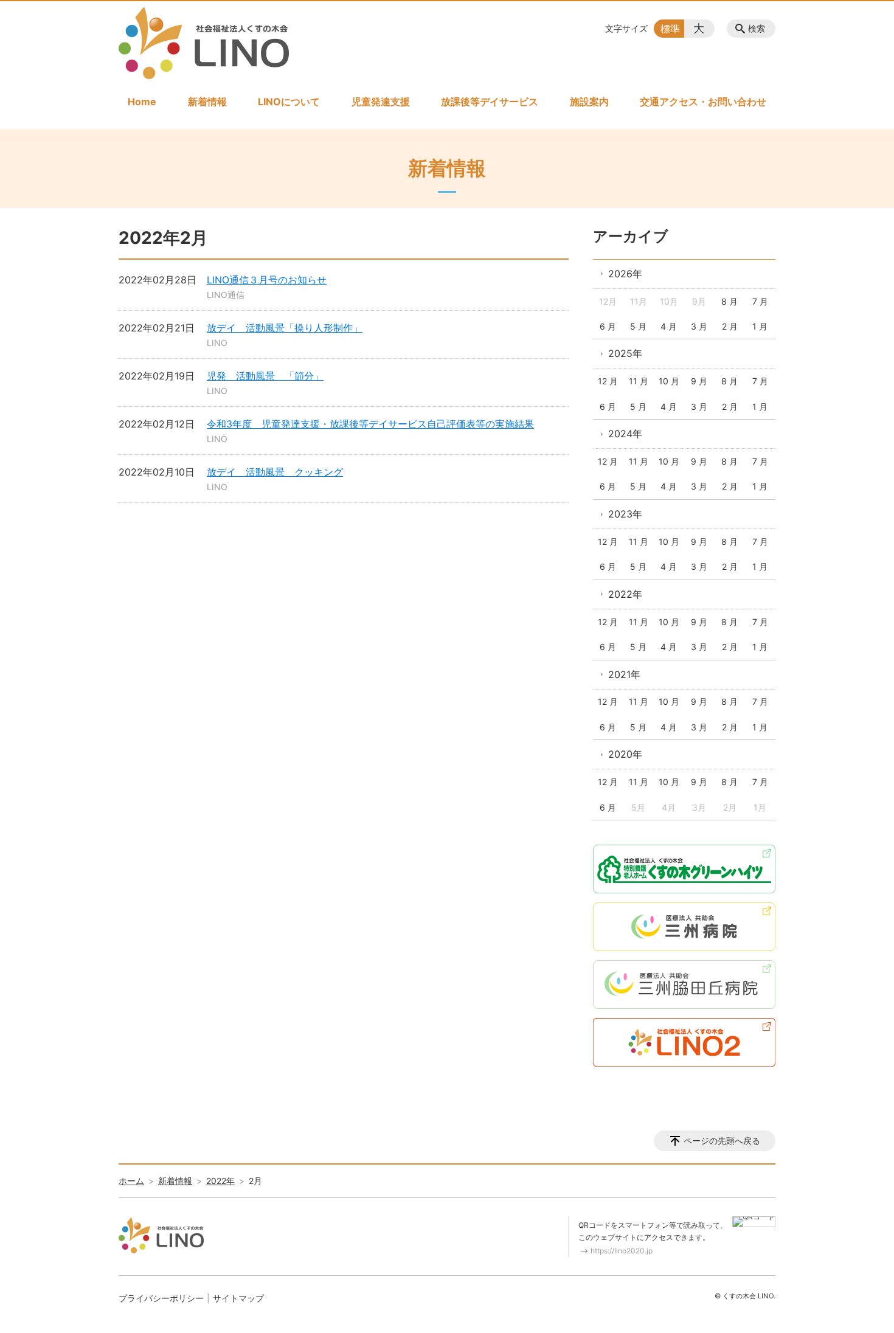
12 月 (608, 381)
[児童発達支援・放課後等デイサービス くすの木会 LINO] (204, 43)
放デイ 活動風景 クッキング (275, 472)
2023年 (625, 514)
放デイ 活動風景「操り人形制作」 (284, 328)
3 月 (699, 326)
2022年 (625, 594)
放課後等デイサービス (489, 101)
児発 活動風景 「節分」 (265, 376)
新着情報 (207, 101)
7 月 (760, 301)
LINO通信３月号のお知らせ (267, 280)
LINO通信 (225, 294)
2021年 (624, 674)
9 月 (699, 381)
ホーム (131, 1180)
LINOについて (289, 101)
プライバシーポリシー (161, 1298)
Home (142, 101)
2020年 (625, 754)
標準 (670, 29)
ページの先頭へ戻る (722, 1140)
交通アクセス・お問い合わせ (703, 101)
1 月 (760, 326)
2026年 (625, 274)
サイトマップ (238, 1298)
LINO (217, 343)
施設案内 (589, 101)
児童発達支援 (381, 101)
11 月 (638, 381)
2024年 (625, 434)
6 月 (608, 326)
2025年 (625, 353)
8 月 (729, 301)
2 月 (730, 326)
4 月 (668, 326)
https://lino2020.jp (622, 1250)
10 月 (669, 381)
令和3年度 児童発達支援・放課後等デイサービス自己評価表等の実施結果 (370, 424)
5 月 (638, 326)
